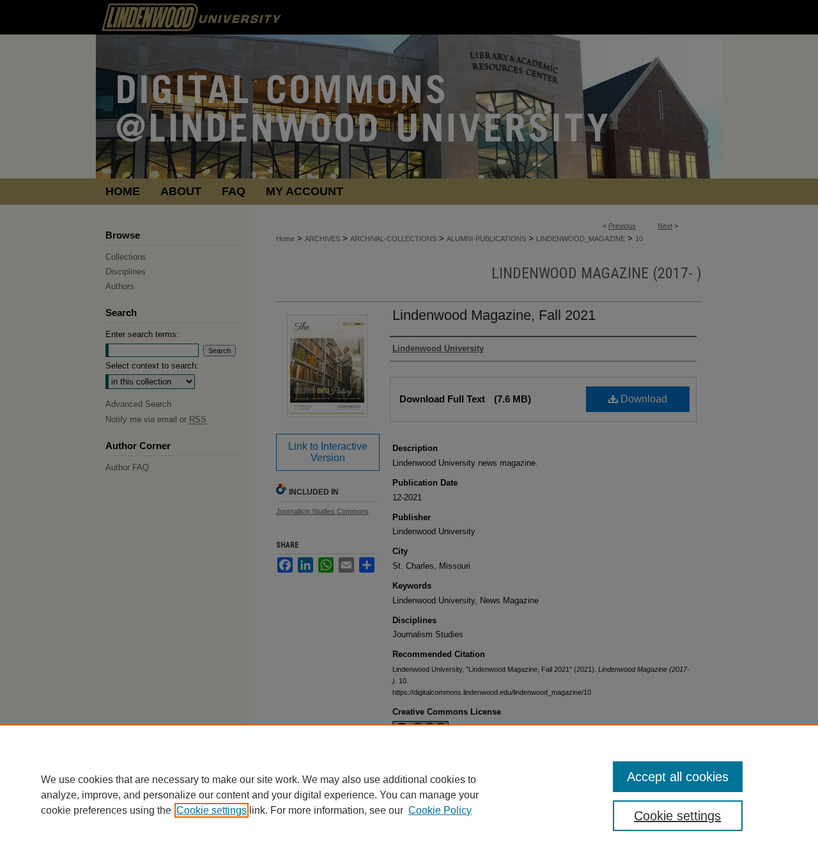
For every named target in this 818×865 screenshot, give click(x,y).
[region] (409, 794)
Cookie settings (211, 810)
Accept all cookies (678, 777)
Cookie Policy (440, 810)
